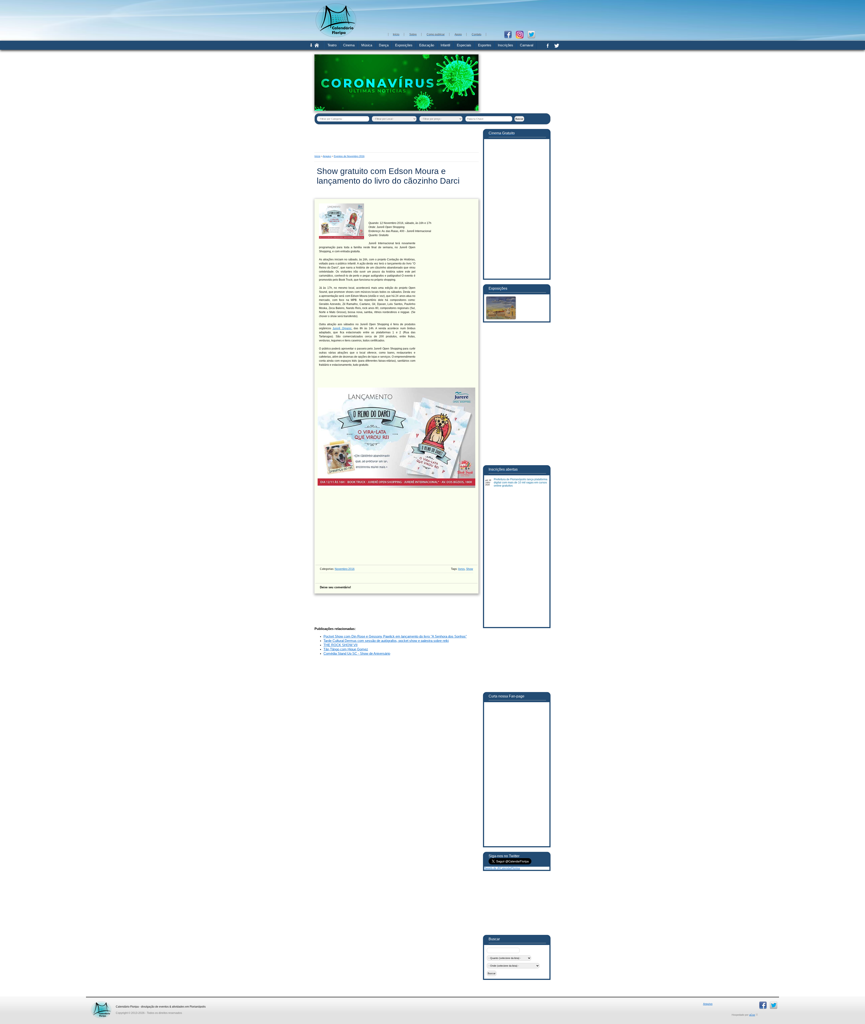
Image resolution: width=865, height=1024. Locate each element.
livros (461, 569)
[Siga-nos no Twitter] (533, 34)
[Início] (316, 46)
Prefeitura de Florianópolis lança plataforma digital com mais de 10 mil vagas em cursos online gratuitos (520, 482)
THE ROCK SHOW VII (340, 645)
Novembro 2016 (345, 569)
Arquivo (327, 156)
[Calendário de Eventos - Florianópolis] (336, 36)
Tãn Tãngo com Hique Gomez (345, 649)
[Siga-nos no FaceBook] (509, 34)
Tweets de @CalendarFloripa (502, 868)
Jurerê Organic (341, 328)
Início (317, 156)
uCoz (752, 1014)
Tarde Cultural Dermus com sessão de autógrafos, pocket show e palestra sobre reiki (386, 641)
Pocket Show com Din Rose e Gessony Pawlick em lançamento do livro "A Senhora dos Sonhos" (395, 636)
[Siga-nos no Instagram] (521, 34)
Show (469, 569)
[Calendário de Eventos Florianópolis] (101, 1002)
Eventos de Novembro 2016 (349, 156)
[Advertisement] (469, 16)
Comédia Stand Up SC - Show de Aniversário (356, 653)
